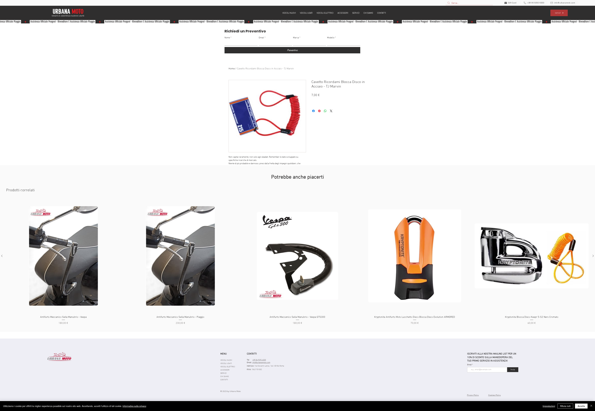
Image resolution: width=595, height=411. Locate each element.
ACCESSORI (224, 370)
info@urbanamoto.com (261, 363)
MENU (223, 353)
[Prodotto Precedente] (2, 256)
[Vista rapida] (63, 256)
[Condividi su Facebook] (313, 111)
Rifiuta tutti (565, 406)
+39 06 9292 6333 (259, 360)
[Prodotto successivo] (593, 256)
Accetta (581, 406)
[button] (289, 13)
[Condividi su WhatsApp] (325, 111)
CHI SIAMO (224, 376)
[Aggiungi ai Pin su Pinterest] (319, 111)
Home (232, 68)
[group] (297, 262)
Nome (228, 37)
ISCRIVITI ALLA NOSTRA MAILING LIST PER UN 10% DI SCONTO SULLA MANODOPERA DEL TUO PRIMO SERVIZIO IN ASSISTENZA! (491, 357)
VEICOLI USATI (226, 363)
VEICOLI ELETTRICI (227, 367)
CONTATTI (224, 380)
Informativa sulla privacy (134, 406)
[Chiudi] (591, 406)
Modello (331, 37)
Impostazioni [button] (549, 406)
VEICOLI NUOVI (226, 360)
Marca (296, 37)
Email (262, 37)
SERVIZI (223, 373)
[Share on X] (331, 111)
